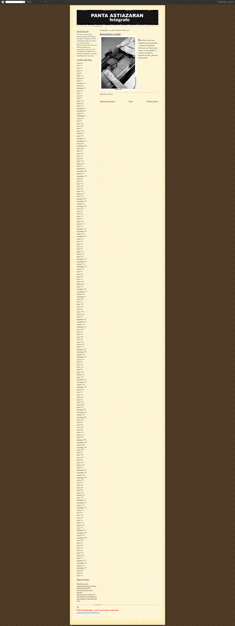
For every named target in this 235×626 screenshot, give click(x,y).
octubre (79, 85)
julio (78, 65)
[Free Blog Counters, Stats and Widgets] (78, 607)
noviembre (80, 111)
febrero (79, 78)
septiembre (80, 88)
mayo (78, 70)
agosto (79, 63)
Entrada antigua (152, 101)
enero (78, 80)
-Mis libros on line (82, 584)
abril (78, 73)
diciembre (80, 83)
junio (78, 68)
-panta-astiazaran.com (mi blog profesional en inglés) (86, 587)
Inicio (131, 101)
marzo (79, 75)
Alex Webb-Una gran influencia (87, 596)
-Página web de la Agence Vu (86, 594)
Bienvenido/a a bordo (110, 34)
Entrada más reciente (107, 101)
